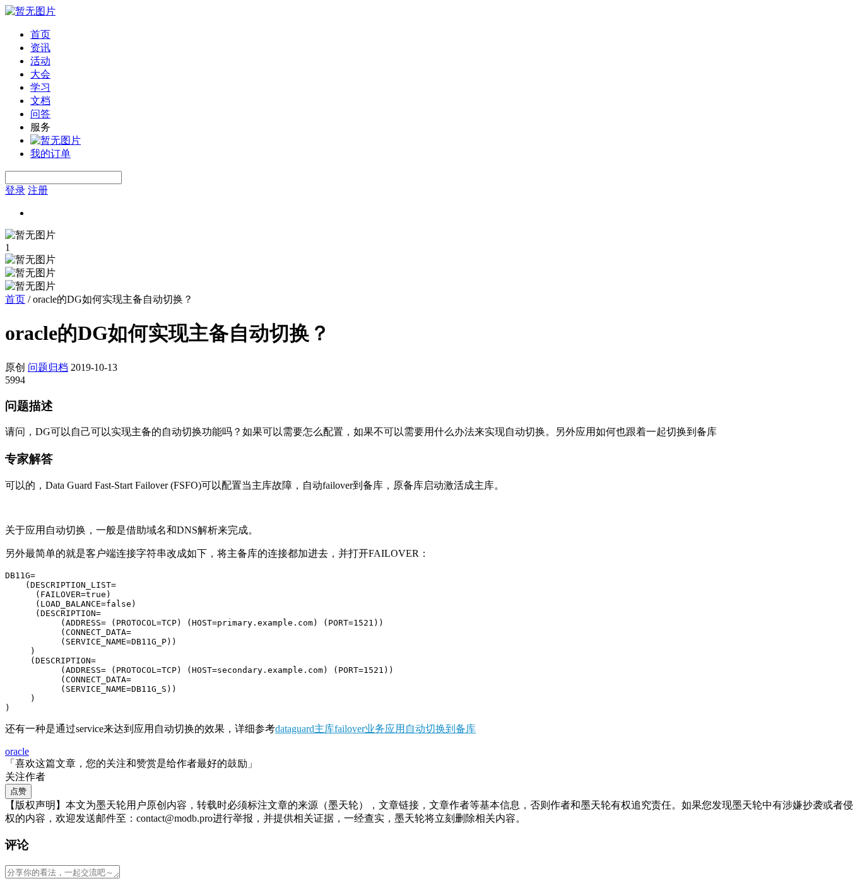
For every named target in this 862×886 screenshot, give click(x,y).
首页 (40, 34)
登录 (15, 190)
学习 (40, 87)
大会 (40, 74)
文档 (40, 100)
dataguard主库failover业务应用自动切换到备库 (375, 728)
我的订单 (50, 153)
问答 (40, 113)
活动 (40, 60)
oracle (17, 751)
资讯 (40, 47)
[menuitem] (443, 35)
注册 (38, 190)
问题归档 (48, 367)
